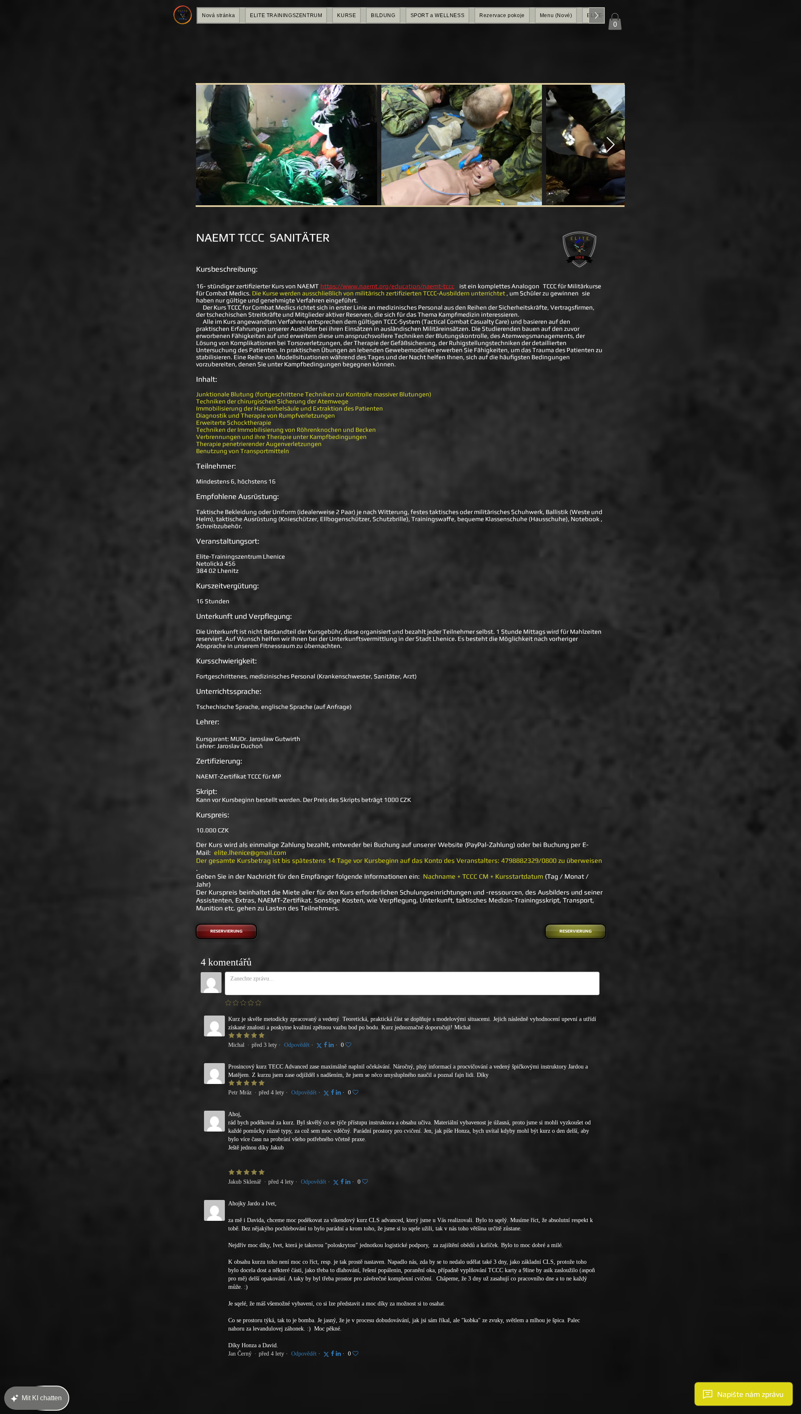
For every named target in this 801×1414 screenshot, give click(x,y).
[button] (615, 21)
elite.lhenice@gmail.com (250, 853)
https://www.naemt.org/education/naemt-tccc (387, 286)
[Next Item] (610, 145)
